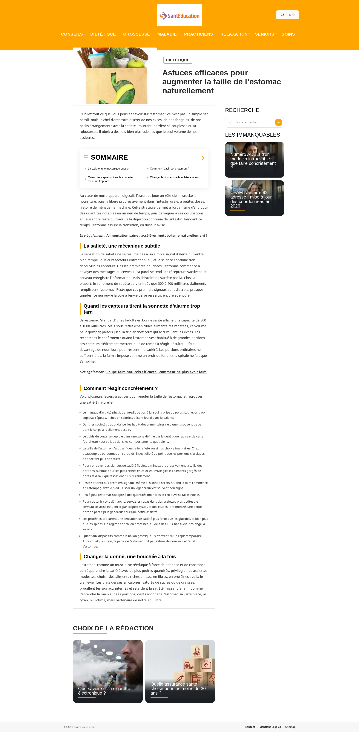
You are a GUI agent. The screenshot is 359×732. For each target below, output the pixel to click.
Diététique (178, 60)
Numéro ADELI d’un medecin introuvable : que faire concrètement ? (253, 161)
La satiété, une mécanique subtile (108, 168)
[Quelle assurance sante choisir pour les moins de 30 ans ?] (180, 671)
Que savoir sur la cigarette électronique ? (104, 691)
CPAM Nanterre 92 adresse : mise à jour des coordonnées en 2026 (251, 199)
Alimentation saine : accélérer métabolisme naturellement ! (156, 235)
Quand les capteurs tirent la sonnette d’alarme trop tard (110, 179)
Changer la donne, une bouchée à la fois (174, 177)
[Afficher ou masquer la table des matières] (166, 157)
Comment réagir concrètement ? (170, 168)
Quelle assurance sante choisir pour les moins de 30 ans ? (178, 688)
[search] (282, 15)
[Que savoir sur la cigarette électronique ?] (108, 671)
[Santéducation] (179, 15)
